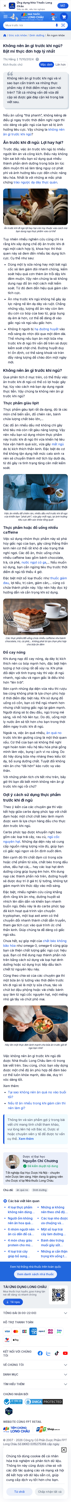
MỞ (63, 5)
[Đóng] (4, 6)
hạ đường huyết (46, 329)
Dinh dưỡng (37, 35)
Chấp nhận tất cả (50, 1491)
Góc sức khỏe (18, 35)
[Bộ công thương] (12, 1402)
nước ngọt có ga (33, 562)
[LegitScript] (23, 1411)
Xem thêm (26, 1139)
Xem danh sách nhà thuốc (35, 1274)
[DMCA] (44, 1402)
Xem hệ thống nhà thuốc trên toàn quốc (35, 1266)
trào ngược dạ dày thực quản (35, 182)
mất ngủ (58, 444)
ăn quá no (54, 733)
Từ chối (19, 1491)
